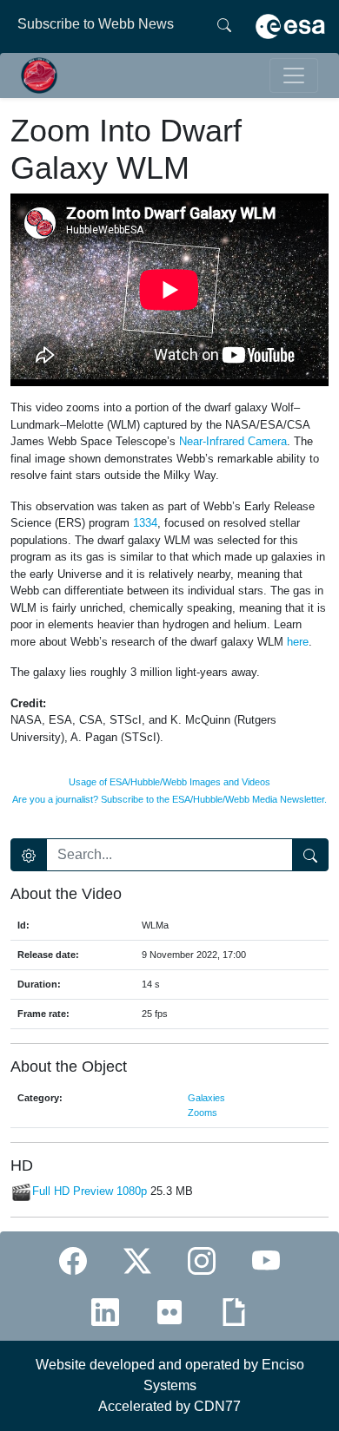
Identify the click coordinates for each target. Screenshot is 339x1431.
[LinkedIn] (105, 1312)
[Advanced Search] (28, 854)
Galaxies (206, 1098)
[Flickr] (169, 1312)
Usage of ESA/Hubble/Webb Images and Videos (169, 782)
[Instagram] (201, 1260)
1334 (145, 522)
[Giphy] (234, 1312)
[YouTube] (266, 1260)
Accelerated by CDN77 (169, 1406)
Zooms (202, 1112)
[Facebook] (73, 1260)
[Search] (224, 24)
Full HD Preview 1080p (89, 1191)
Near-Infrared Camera (233, 441)
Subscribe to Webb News (95, 23)
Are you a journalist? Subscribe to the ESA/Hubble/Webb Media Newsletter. (169, 799)
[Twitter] (137, 1260)
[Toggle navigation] (293, 75)
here (298, 641)
